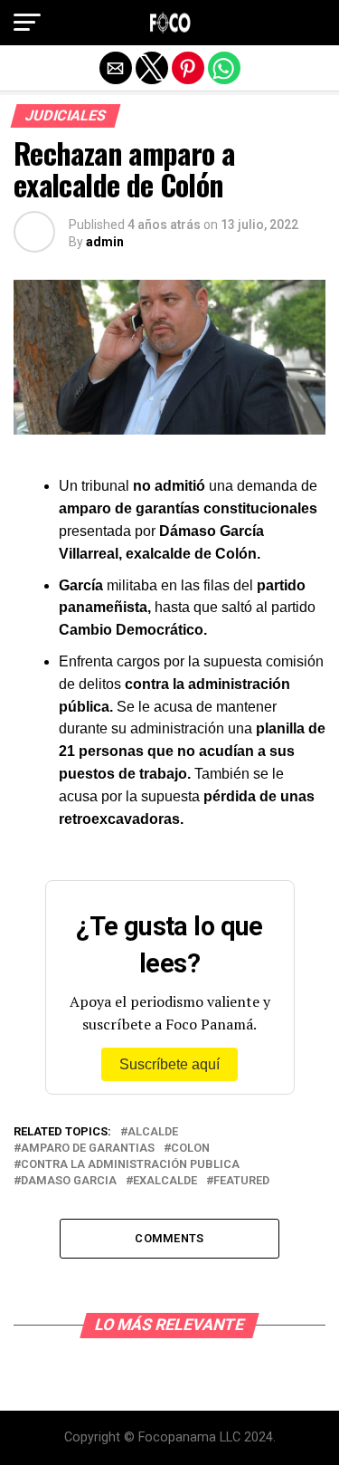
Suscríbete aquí (169, 1064)
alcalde (152, 1132)
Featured (241, 1181)
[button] (27, 23)
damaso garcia (69, 1181)
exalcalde (165, 1181)
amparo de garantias (88, 1148)
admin (105, 242)
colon (190, 1148)
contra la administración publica (130, 1165)
